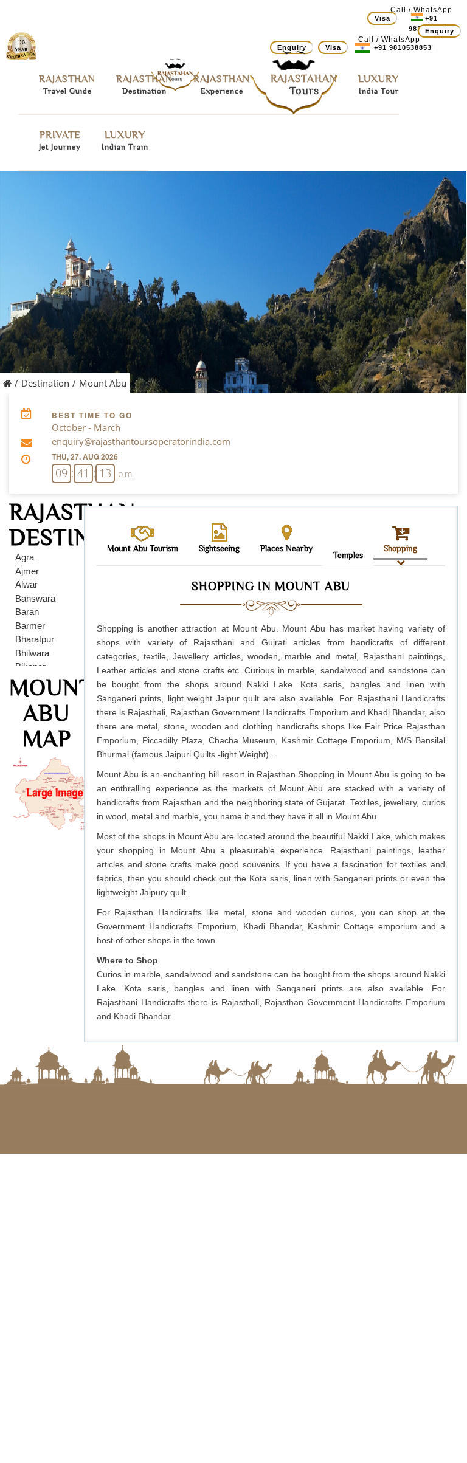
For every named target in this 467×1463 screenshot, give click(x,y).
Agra (24, 557)
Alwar (26, 584)
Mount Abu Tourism (142, 548)
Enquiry (439, 31)
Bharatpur (34, 639)
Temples (348, 555)
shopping (400, 548)
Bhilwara (32, 653)
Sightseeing (219, 548)
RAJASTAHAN (304, 85)
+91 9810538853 (402, 47)
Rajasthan (67, 84)
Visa (382, 18)
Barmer (30, 626)
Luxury (378, 84)
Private (60, 140)
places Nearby (286, 548)
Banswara (35, 598)
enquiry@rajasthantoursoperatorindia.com (141, 441)
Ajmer (27, 571)
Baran (27, 612)
